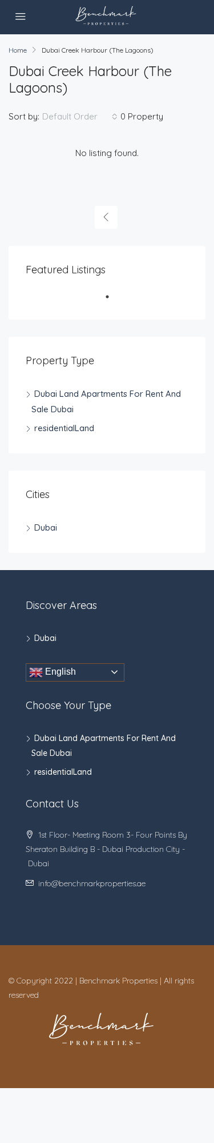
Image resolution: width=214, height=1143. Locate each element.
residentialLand (64, 428)
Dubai (45, 527)
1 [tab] (113, 301)
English (59, 671)
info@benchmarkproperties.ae (92, 883)
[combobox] (80, 117)
